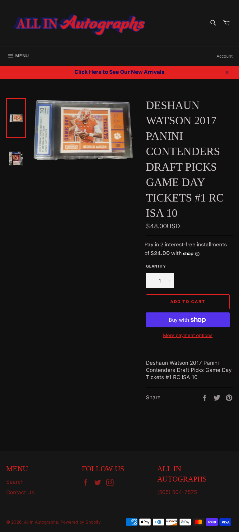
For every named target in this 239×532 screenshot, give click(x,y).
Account (225, 56)
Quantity (156, 266)
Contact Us (20, 492)
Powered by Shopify (80, 522)
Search (15, 482)
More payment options (188, 335)
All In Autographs (41, 522)
